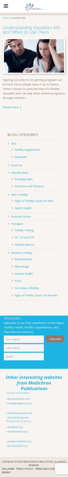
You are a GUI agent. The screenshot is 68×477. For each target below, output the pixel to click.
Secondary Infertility (27, 288)
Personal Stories (21, 216)
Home (6, 17)
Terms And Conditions (48, 468)
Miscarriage (22, 266)
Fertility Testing (24, 230)
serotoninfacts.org (17, 445)
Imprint (6, 472)
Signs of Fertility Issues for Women (36, 295)
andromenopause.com (19, 413)
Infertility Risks (20, 172)
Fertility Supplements (27, 149)
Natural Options (24, 244)
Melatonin (21, 157)
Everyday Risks (24, 179)
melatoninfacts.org (17, 431)
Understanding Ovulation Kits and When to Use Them (31, 29)
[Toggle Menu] (6, 6)
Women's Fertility (21, 253)
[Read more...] (12, 107)
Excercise (16, 165)
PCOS (18, 281)
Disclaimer (8, 468)
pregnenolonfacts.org (19, 441)
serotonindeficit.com (18, 398)
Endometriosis (23, 259)
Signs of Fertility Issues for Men (34, 201)
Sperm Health (23, 208)
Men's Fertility (19, 194)
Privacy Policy (24, 468)
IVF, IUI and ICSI (24, 237)
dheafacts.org (14, 427)
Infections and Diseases (29, 186)
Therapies (17, 224)
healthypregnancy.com (19, 403)
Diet (13, 143)
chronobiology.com (18, 417)
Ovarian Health (24, 273)
